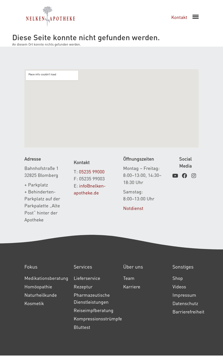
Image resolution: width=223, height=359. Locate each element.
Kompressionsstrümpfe (98, 318)
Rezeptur (83, 286)
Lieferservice (87, 278)
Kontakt (179, 17)
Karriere (131, 286)
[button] (195, 17)
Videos (179, 286)
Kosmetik (34, 303)
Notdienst (133, 208)
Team (128, 278)
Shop (177, 278)
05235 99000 (92, 171)
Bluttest (82, 327)
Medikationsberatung (46, 278)
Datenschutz (185, 303)
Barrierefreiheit (188, 311)
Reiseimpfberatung (93, 310)
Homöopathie (38, 286)
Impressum (184, 295)
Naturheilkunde (40, 295)
